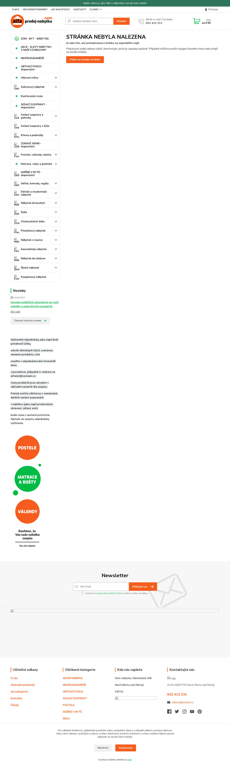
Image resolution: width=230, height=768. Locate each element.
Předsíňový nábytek (33, 230)
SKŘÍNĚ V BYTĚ (73, 712)
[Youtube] (194, 712)
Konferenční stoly (32, 96)
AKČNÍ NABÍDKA (73, 678)
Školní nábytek (30, 267)
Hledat (121, 21)
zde (129, 759)
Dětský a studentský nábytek (34, 193)
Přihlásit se (140, 587)
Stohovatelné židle (33, 221)
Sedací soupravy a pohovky (32, 116)
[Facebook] (171, 712)
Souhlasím (126, 748)
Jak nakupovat (19, 691)
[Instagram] (186, 712)
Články (15, 705)
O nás (14, 678)
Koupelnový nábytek (33, 277)
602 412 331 (154, 23)
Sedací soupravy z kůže (35, 126)
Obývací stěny (29, 77)
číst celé (15, 311)
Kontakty (16, 698)
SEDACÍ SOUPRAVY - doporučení (34, 106)
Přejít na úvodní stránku (85, 59)
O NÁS (15, 9)
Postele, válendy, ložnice (36, 154)
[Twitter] (178, 712)
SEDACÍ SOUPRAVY (75, 698)
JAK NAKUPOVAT (60, 9)
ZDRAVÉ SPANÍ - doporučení (31, 145)
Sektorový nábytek (32, 87)
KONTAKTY (80, 9)
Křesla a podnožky (32, 135)
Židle (24, 212)
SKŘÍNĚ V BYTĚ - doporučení (31, 174)
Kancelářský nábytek (33, 249)
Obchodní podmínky (23, 685)
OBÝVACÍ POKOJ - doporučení (32, 68)
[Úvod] (37, 21)
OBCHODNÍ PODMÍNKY (35, 9)
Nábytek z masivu (32, 240)
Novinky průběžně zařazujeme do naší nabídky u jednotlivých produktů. (34, 304)
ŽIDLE (66, 718)
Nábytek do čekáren (33, 258)
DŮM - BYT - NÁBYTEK (35, 38)
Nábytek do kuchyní (33, 203)
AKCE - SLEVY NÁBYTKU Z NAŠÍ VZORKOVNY (36, 48)
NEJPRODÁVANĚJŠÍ (32, 58)
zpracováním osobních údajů (109, 593)
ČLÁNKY (94, 9)
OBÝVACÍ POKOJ (73, 691)
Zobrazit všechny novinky (27, 320)
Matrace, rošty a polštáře (36, 164)
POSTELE (69, 705)
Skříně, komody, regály (35, 183)
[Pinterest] (200, 712)
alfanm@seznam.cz (183, 702)
